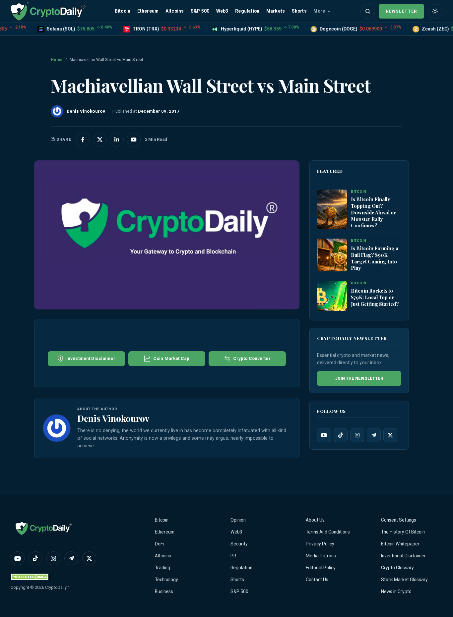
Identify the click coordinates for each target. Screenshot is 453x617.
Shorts (299, 11)
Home (57, 59)
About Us (315, 520)
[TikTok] (341, 435)
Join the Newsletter (359, 378)
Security (239, 543)
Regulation (247, 11)
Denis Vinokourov (113, 418)
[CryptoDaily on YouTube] (134, 139)
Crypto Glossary (397, 567)
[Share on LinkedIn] (117, 139)
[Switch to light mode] (435, 11)
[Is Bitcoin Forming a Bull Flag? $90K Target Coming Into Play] (332, 255)
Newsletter (401, 11)
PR (233, 555)
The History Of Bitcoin (403, 531)
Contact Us (317, 579)
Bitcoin (122, 11)
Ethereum (148, 11)
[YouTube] (324, 435)
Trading (162, 567)
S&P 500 (200, 11)
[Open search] (367, 11)
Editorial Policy (321, 567)
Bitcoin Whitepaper (400, 543)
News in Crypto (396, 591)
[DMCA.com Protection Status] (30, 576)
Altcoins (174, 11)
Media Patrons (321, 555)
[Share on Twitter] (100, 139)
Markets (275, 11)
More (319, 11)
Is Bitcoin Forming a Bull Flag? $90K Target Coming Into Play (374, 258)
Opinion (238, 520)
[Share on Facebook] (83, 139)
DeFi (159, 543)
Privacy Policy (320, 543)
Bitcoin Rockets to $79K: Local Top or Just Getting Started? (375, 297)
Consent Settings (398, 520)
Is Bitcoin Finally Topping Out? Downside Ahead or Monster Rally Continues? (373, 212)
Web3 (222, 11)
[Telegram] (374, 435)
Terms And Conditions (328, 531)
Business (164, 591)
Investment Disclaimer (403, 555)
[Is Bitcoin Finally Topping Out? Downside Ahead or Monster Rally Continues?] (332, 209)
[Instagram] (357, 435)
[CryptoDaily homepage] (48, 11)
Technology (166, 579)
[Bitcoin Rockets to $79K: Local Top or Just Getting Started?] (332, 296)
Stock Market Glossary (404, 579)
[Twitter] (390, 435)
